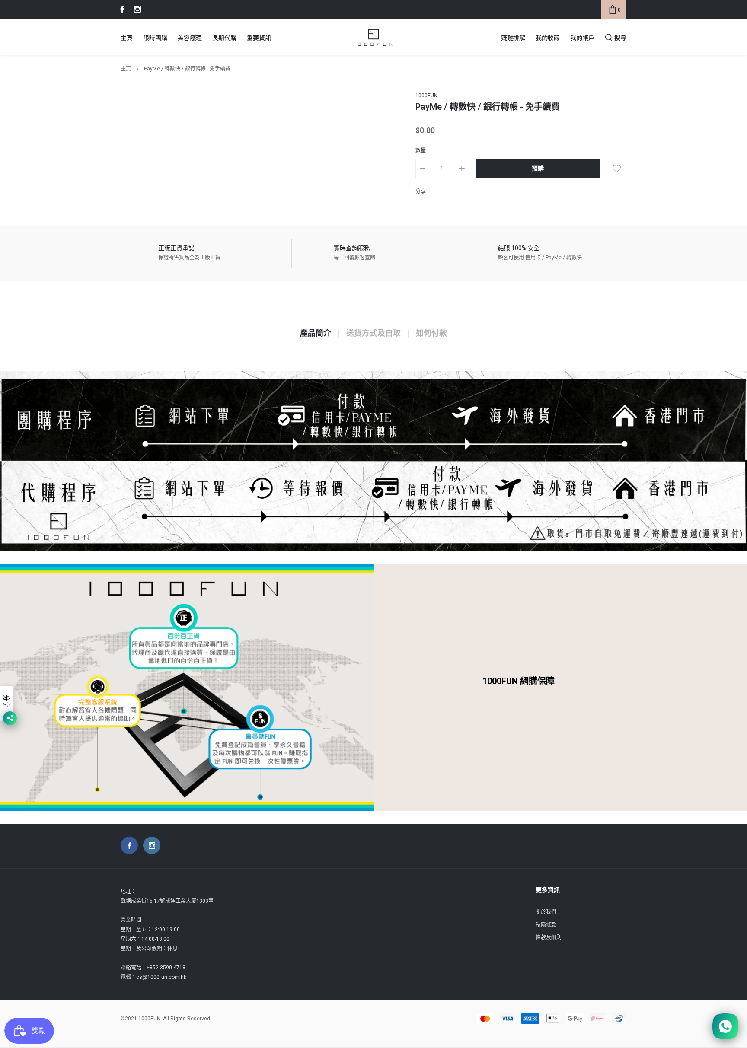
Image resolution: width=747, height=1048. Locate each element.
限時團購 (155, 37)
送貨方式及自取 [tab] (373, 333)
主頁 (127, 37)
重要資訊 (259, 37)
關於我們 (546, 912)
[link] (121, 9)
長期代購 (224, 37)
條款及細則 (549, 937)
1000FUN (426, 95)
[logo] (373, 37)
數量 (420, 150)
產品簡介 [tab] (315, 333)
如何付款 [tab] (431, 333)
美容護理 (190, 37)
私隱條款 (546, 925)
